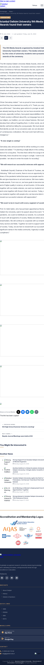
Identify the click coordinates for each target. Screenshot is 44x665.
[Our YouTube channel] (12, 578)
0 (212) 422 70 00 (8, 651)
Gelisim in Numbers (9, 597)
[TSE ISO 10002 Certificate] (17, 536)
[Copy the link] (36, 412)
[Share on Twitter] (18, 412)
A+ (6, 38)
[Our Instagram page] (7, 578)
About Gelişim (7, 590)
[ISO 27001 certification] (6, 536)
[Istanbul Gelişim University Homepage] (22, 558)
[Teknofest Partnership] (25, 542)
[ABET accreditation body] (38, 529)
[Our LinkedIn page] (27, 412)
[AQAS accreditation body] (15, 529)
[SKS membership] (18, 542)
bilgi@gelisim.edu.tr (8, 653)
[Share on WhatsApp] (32, 412)
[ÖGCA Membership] (28, 536)
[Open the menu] (42, 5)
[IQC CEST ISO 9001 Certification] (38, 536)
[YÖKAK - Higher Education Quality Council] (22, 522)
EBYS (4, 619)
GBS (4, 615)
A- (2, 38)
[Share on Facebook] (23, 412)
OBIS (4, 609)
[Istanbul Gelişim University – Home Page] (4, 5)
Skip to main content (7, 1)
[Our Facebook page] (2, 578)
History (5, 593)
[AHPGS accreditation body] (31, 529)
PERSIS (5, 612)
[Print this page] (10, 38)
